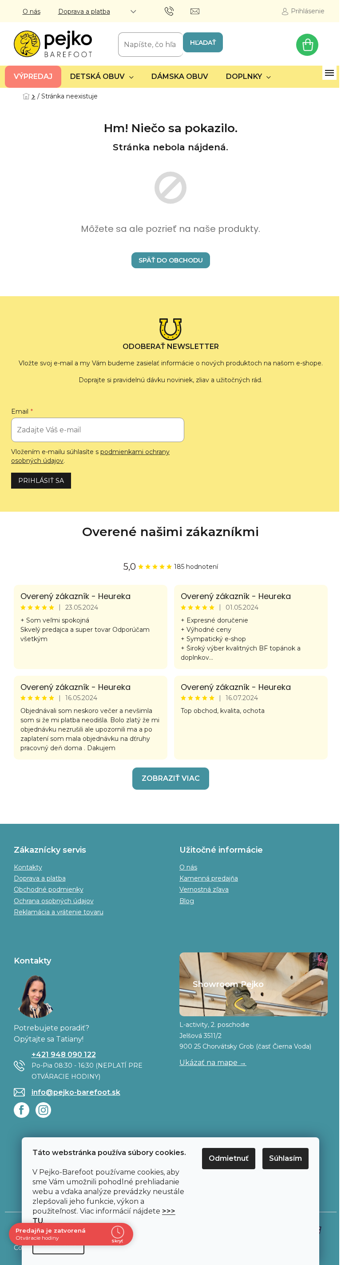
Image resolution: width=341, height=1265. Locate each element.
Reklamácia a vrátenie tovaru (58, 912)
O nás (31, 12)
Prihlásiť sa (41, 481)
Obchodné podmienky (48, 889)
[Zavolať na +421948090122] (178, 11)
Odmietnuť (229, 1158)
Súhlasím (285, 1158)
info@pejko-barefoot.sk (76, 1092)
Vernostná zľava (204, 889)
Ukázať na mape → (212, 1062)
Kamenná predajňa (208, 878)
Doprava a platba (84, 12)
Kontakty (28, 867)
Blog (186, 901)
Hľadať (203, 43)
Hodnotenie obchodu (171, 532)
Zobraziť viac (171, 778)
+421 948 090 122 (64, 1054)
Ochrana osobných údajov (54, 901)
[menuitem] (33, 77)
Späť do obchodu (171, 260)
